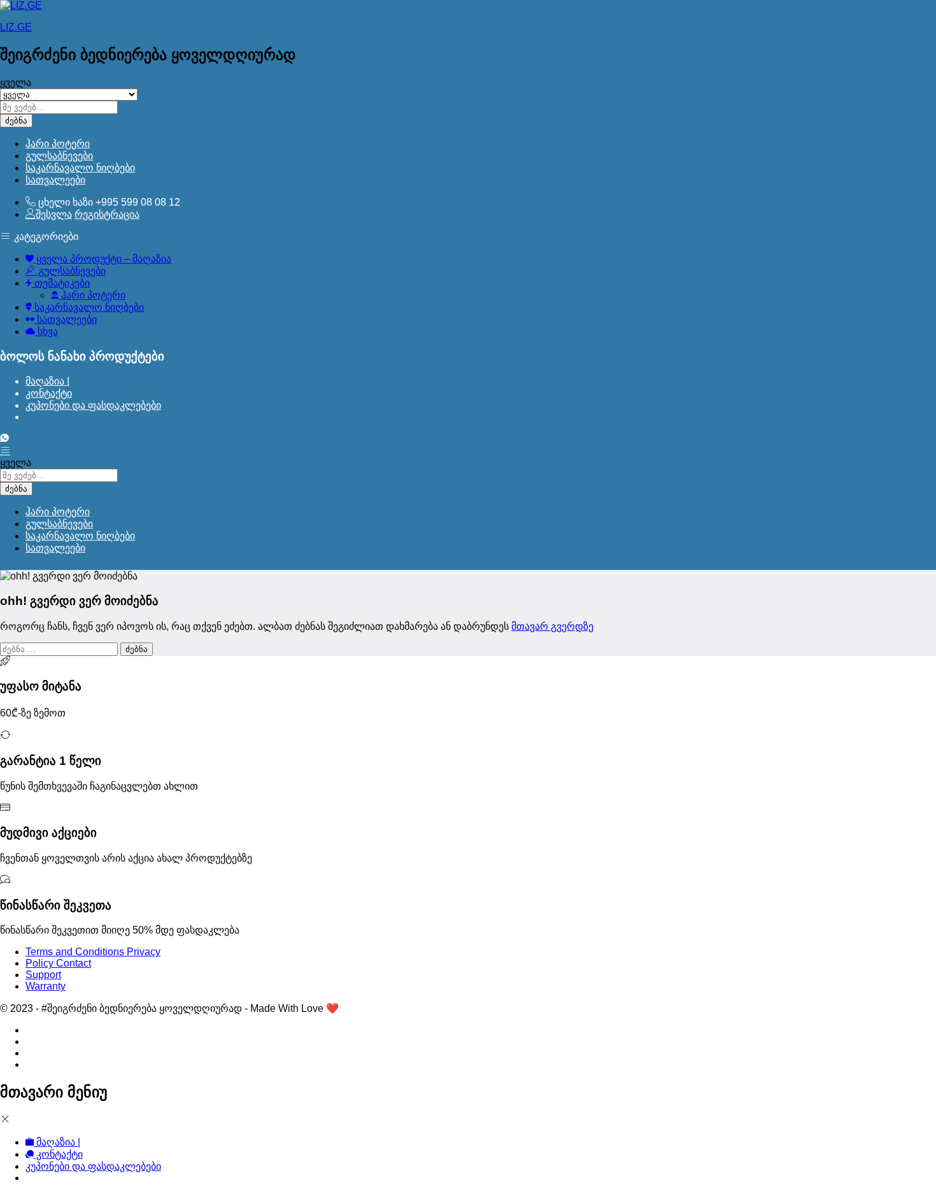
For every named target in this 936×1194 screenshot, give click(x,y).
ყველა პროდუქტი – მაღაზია (102, 258)
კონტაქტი (48, 393)
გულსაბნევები (59, 155)
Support (43, 974)
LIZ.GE (16, 27)
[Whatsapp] (4, 438)
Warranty (45, 986)
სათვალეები (55, 179)
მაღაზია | (47, 381)
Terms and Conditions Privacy (92, 951)
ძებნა (16, 120)
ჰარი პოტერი (57, 143)
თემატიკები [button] (61, 283)
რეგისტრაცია (106, 214)
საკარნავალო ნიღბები (80, 167)
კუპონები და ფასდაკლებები (93, 405)
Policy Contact (58, 963)
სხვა (46, 331)
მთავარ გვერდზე (552, 626)
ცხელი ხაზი (65, 202)
